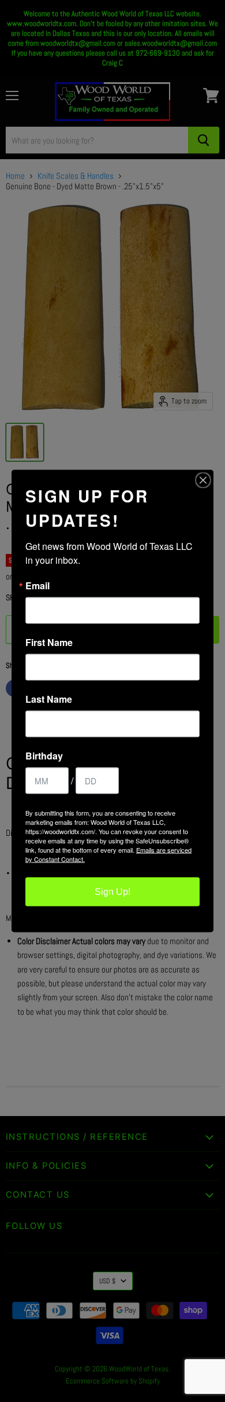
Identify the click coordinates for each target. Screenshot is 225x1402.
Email (37, 585)
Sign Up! (112, 892)
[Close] (203, 480)
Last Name (48, 699)
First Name (49, 642)
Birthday (44, 756)
